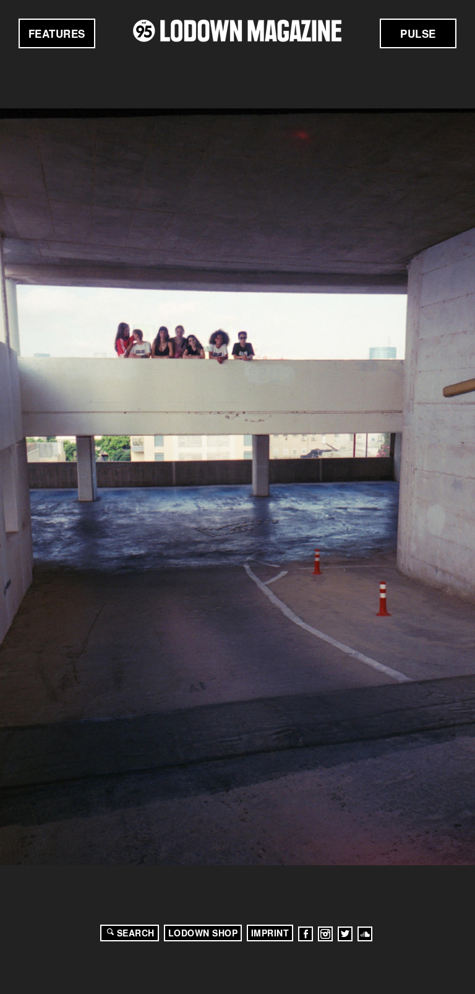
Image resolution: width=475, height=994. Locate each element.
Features (56, 33)
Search (136, 932)
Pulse (418, 33)
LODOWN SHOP (203, 932)
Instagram (325, 933)
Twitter (345, 933)
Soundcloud (364, 933)
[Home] (237, 31)
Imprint (270, 932)
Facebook (305, 933)
